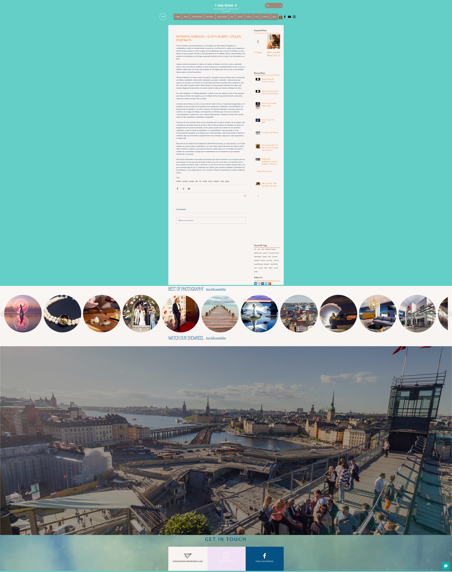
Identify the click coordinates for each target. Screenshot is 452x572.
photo (263, 260)
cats (262, 249)
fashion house (271, 249)
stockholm (274, 264)
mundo (216, 181)
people (191, 181)
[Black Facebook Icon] (285, 17)
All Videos (224, 525)
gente (227, 181)
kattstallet (257, 257)
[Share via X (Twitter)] (183, 188)
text (255, 268)
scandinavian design (261, 264)
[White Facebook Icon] (264, 555)
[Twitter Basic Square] (266, 283)
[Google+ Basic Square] (269, 283)
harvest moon (274, 253)
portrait (185, 181)
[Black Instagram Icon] (294, 17)
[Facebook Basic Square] (262, 283)
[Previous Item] (258, 42)
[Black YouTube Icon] (289, 17)
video (270, 268)
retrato (178, 181)
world (205, 181)
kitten (265, 257)
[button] (281, 16)
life (197, 181)
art (200, 181)
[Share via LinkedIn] (189, 188)
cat (259, 249)
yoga (256, 271)
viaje (222, 181)
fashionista (258, 253)
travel (210, 181)
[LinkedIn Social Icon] (255, 283)
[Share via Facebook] (177, 188)
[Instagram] (259, 283)
